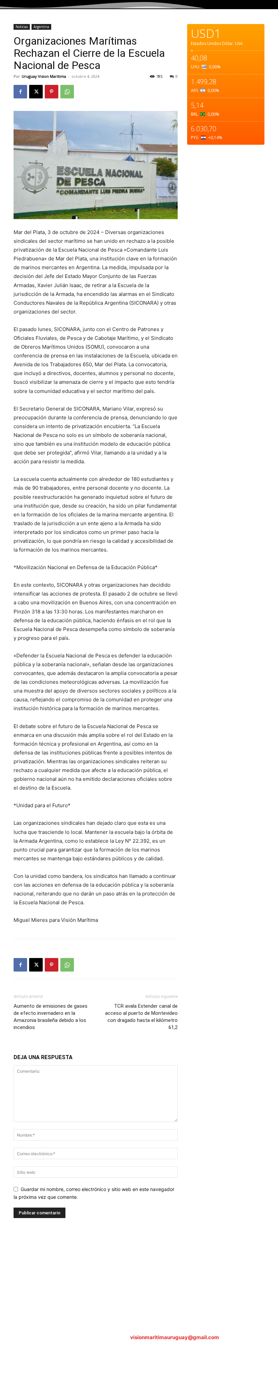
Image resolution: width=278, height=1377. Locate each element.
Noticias (22, 26)
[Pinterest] (51, 91)
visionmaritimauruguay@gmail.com (174, 1337)
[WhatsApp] (67, 91)
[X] (36, 91)
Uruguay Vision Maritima (44, 76)
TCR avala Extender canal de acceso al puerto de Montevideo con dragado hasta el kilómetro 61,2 (141, 1016)
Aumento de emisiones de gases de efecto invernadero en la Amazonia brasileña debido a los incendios (50, 1016)
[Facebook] (20, 91)
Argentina (41, 26)
